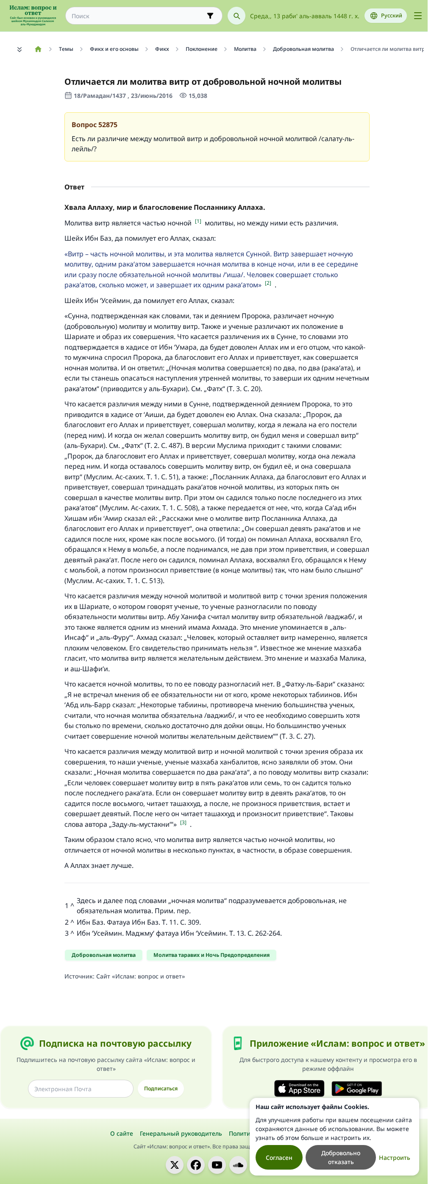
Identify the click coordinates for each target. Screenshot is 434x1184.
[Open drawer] (418, 16)
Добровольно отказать (340, 1157)
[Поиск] (236, 16)
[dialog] (334, 1137)
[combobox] (138, 15)
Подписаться (161, 1088)
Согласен (279, 1157)
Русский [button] (391, 15)
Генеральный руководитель (181, 1133)
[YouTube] (217, 1165)
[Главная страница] (38, 49)
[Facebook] (196, 1165)
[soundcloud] (238, 1165)
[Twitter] (175, 1165)
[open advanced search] (210, 16)
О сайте (121, 1133)
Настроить (394, 1157)
